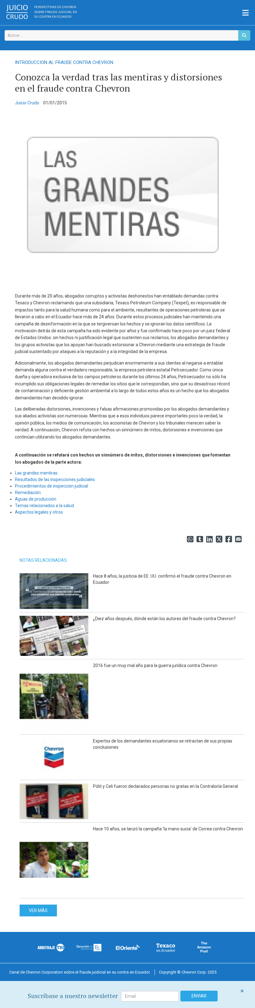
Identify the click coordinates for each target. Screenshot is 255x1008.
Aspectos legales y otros (39, 512)
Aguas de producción (35, 499)
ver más (38, 910)
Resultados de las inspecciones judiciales (55, 479)
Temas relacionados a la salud (44, 505)
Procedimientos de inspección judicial (51, 486)
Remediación (28, 492)
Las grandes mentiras (36, 472)
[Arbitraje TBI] (51, 947)
